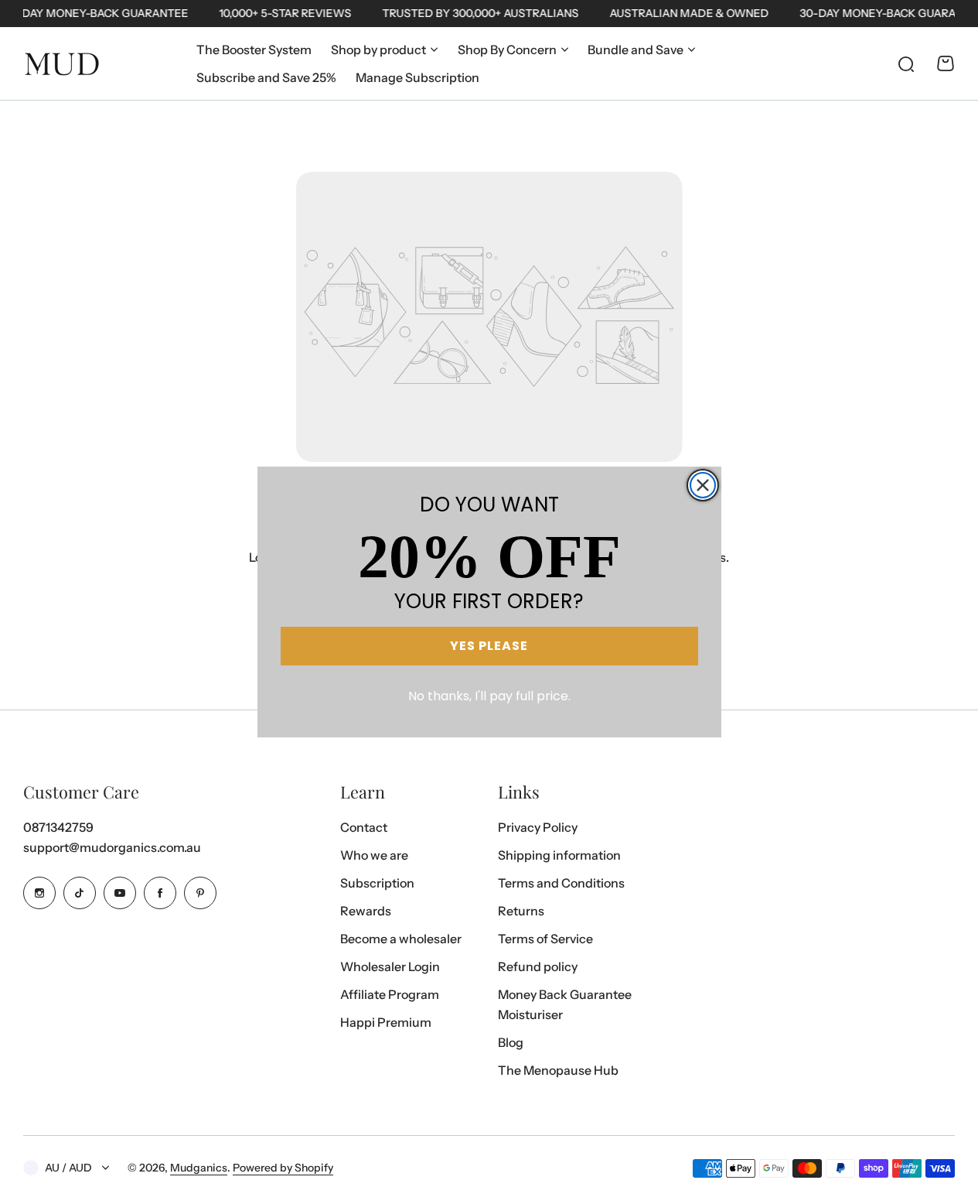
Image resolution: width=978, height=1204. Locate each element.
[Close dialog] (702, 485)
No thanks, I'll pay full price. (489, 696)
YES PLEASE (489, 646)
